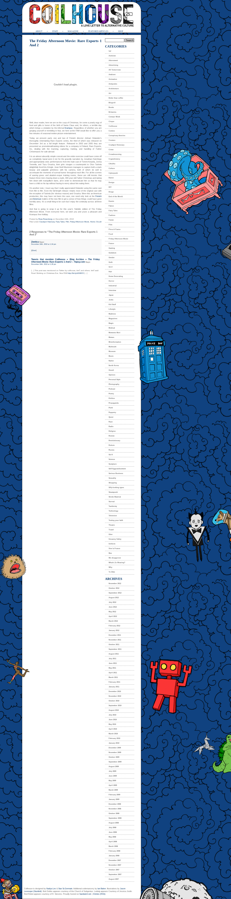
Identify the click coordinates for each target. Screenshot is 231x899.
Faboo (111, 206)
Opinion (112, 375)
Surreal (112, 501)
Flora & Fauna (114, 229)
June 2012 (113, 607)
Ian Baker (101, 888)
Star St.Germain (65, 888)
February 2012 (114, 626)
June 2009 (113, 776)
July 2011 (112, 658)
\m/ (110, 51)
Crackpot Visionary (47, 222)
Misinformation (115, 342)
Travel (111, 530)
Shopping (113, 483)
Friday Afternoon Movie (79, 222)
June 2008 (113, 832)
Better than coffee (116, 98)
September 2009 (115, 762)
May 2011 (112, 668)
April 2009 (113, 785)
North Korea (114, 365)
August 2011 (114, 654)
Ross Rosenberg (45, 219)
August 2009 (114, 766)
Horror (92, 222)
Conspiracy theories (117, 135)
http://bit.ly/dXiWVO (76, 273)
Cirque (111, 121)
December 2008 (115, 804)
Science (112, 459)
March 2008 (113, 846)
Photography (114, 384)
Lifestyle (112, 309)
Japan (111, 295)
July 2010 (112, 715)
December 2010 (115, 691)
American (37, 199)
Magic (111, 323)
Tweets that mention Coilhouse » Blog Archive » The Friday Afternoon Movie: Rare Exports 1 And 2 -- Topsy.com (65, 260)
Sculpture (113, 464)
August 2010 (114, 710)
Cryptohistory (114, 159)
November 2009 (115, 752)
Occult (98, 222)
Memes (111, 337)
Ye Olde (112, 572)
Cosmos (112, 140)
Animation (113, 79)
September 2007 (115, 874)
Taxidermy (113, 506)
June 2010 (113, 719)
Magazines (113, 318)
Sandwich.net (85, 894)
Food (111, 234)
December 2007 (115, 860)
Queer (111, 417)
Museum (112, 351)
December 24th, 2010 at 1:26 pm (43, 264)
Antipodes (113, 84)
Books (111, 107)
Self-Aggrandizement (117, 469)
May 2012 (112, 612)
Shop (120, 31)
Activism (112, 56)
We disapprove (115, 558)
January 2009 (114, 799)
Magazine (73, 31)
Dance (111, 178)
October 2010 (114, 701)
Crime (111, 150)
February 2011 (114, 682)
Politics (112, 398)
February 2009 (114, 795)
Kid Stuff (112, 304)
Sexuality (112, 478)
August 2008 (114, 823)
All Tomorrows (115, 70)
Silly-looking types (116, 487)
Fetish (111, 220)
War (110, 553)
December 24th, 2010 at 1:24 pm (43, 244)
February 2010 (114, 738)
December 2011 (115, 635)
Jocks (111, 300)
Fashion (112, 215)
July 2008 (112, 827)
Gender (112, 257)
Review (111, 436)
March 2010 (113, 734)
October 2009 (114, 757)
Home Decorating (116, 276)
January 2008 (114, 856)
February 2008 (114, 851)
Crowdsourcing (115, 154)
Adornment (113, 60)
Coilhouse (113, 126)
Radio (111, 426)
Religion (112, 431)
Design (111, 182)
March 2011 (113, 677)
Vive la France (114, 548)
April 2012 (113, 616)
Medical (112, 328)
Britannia (112, 112)
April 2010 (113, 729)
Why (110, 567)
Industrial (113, 286)
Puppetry (112, 412)
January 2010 (114, 743)
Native (111, 361)
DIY (110, 187)
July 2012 (112, 602)
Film (67, 222)
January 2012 (114, 630)
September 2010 (115, 705)
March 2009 (113, 790)
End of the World (116, 196)
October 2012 (114, 588)
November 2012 (115, 583)
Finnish (98, 196)
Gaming (112, 248)
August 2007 (114, 879)
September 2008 (115, 818)
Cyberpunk (113, 173)
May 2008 (112, 837)
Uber (111, 534)
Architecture (114, 89)
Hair (110, 272)
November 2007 (115, 865)
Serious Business (116, 473)
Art (110, 93)
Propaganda (114, 403)
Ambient (112, 74)
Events (111, 201)
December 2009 (115, 748)
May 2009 (112, 781)
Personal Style (114, 379)
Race (111, 422)
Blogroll (112, 103)
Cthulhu (112, 164)
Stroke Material (115, 497)
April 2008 (113, 842)
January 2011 (114, 687)
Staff (55, 31)
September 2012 (115, 593)
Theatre (112, 525)
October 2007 (114, 870)
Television (113, 516)
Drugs (111, 192)
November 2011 (115, 640)
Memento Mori (114, 333)
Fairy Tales (60, 222)
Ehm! (34, 250)
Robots (112, 445)
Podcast (112, 389)
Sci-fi (111, 455)
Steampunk (113, 492)
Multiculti (112, 347)
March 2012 (113, 621)
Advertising (113, 65)
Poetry (111, 394)
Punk (111, 408)
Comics (112, 131)
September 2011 (115, 649)
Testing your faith (116, 520)
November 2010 (115, 696)
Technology (113, 511)
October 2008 (114, 813)
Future (111, 243)
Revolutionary (114, 440)
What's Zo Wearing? (117, 562)
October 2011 (114, 644)
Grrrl (111, 267)
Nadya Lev (51, 888)
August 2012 (114, 597)
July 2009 (112, 771)
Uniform (112, 544)
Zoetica (35, 242)
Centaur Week (114, 117)
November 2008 (115, 809)
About (39, 31)
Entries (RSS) (99, 894)
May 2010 (112, 724)
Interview (112, 290)
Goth (111, 262)
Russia (111, 450)
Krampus (69, 128)
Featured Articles (98, 31)
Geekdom (112, 253)
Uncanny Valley (115, 539)
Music (111, 356)
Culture (112, 168)
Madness (112, 314)
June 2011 (113, 663)
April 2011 (113, 673)
